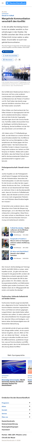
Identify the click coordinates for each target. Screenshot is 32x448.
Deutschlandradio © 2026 (11, 440)
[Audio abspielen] (11, 235)
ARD (10, 435)
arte (25, 435)
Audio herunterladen (11, 55)
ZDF (14, 435)
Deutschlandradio (8, 421)
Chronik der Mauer (8, 437)
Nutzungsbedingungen (10, 427)
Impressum (6, 429)
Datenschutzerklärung (10, 424)
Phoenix (19, 435)
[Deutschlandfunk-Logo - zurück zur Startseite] (16, 3)
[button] (3, 3)
